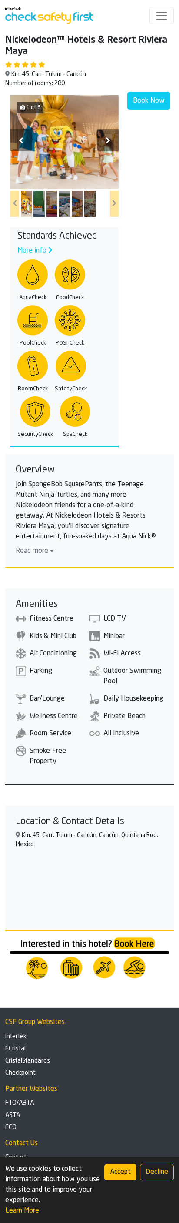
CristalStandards (27, 1061)
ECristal (15, 1049)
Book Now (149, 100)
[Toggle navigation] (161, 15)
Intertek (16, 1037)
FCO (11, 1127)
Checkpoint (20, 1073)
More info (32, 250)
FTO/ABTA (19, 1103)
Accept (120, 1172)
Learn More (22, 1210)
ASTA (12, 1115)
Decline (157, 1172)
